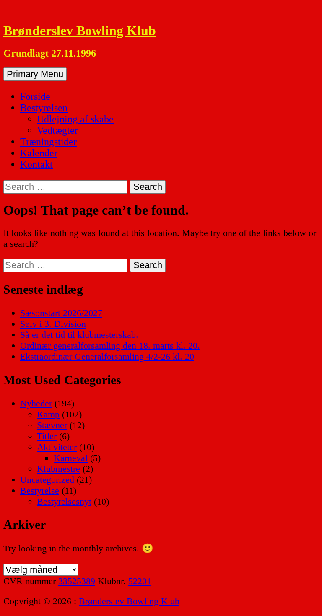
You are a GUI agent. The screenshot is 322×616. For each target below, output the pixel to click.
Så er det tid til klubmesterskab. (79, 334)
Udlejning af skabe (75, 119)
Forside (35, 96)
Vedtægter (57, 130)
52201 (139, 581)
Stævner (52, 425)
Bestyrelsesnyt (64, 501)
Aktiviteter (57, 447)
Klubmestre (58, 468)
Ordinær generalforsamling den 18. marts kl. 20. (110, 345)
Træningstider (48, 141)
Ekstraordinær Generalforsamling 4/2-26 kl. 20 (107, 356)
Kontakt (36, 164)
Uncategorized (47, 479)
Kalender (38, 153)
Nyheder (36, 403)
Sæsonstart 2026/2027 (61, 313)
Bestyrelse (39, 490)
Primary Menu (35, 74)
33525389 (76, 581)
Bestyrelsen (44, 107)
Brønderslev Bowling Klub (79, 30)
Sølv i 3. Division (53, 323)
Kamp (48, 414)
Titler (47, 436)
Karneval (71, 458)
